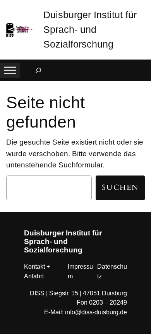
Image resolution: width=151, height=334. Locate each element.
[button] (145, 7)
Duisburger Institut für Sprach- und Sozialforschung (90, 29)
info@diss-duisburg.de (96, 312)
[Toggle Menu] (10, 70)
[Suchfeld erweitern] (38, 70)
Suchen (120, 187)
